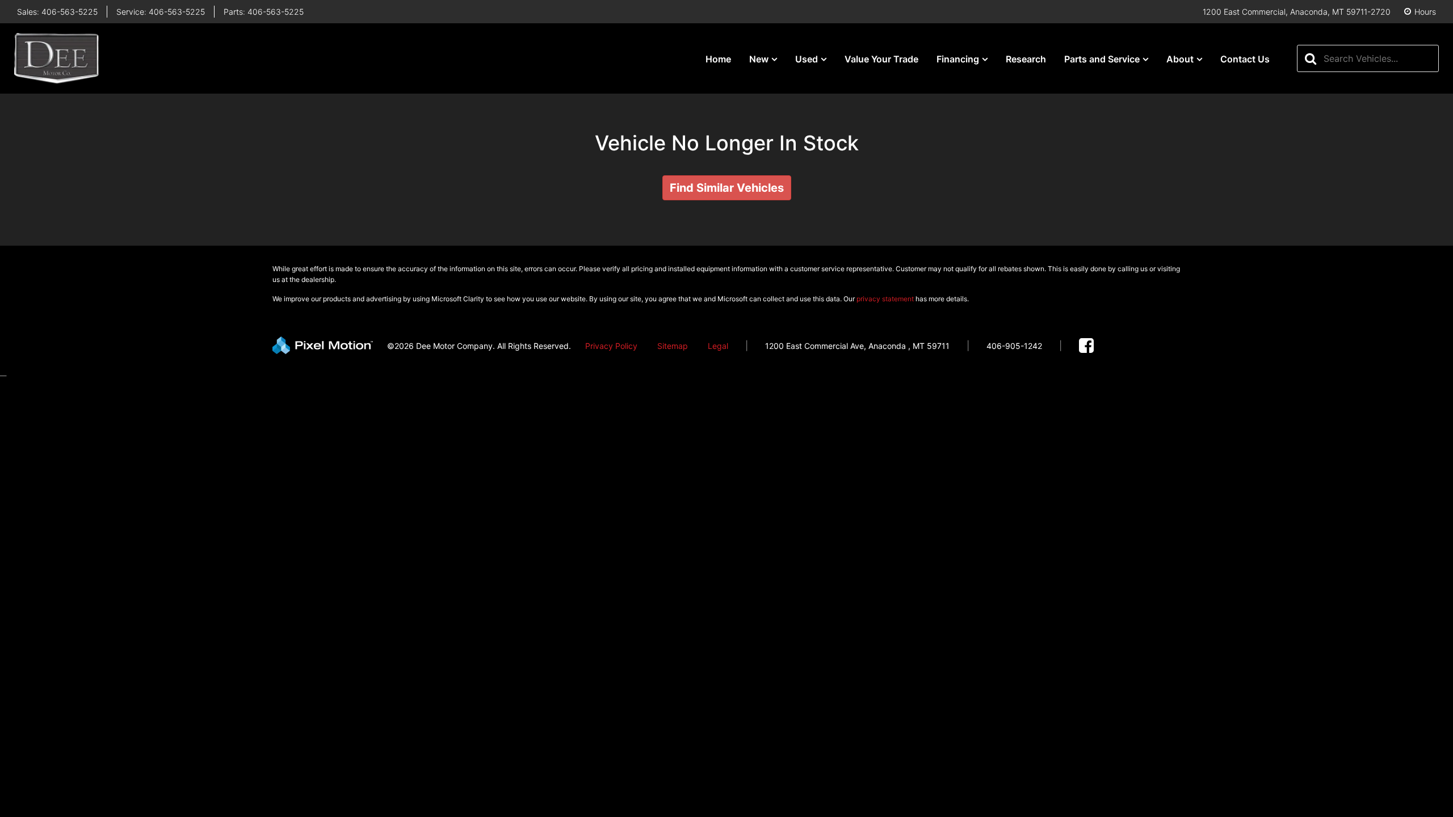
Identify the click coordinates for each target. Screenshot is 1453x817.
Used (806, 59)
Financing (958, 59)
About (1180, 59)
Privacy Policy (611, 346)
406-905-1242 (1014, 346)
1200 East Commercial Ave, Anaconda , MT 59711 (857, 346)
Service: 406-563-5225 (160, 12)
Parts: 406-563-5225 (264, 12)
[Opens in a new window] (1086, 346)
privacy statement (885, 298)
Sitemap (672, 346)
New (759, 59)
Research (1026, 59)
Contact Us (1245, 59)
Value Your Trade (881, 59)
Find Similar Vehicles (727, 188)
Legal (718, 346)
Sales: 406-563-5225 (57, 12)
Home (718, 59)
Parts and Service (1102, 59)
